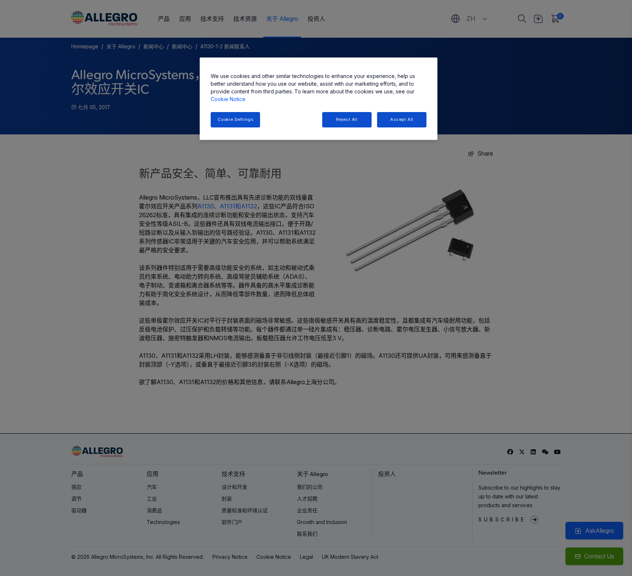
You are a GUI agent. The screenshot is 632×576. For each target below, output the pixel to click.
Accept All (401, 119)
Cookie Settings (235, 119)
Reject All (347, 119)
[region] (318, 98)
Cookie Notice (228, 99)
